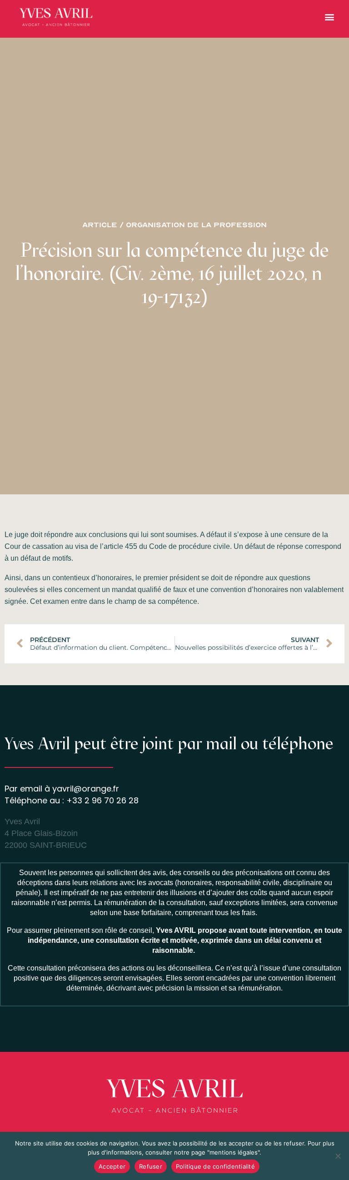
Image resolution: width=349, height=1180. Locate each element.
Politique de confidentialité (215, 1166)
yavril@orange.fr (85, 788)
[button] (329, 16)
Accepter (112, 1166)
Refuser (150, 1166)
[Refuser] (337, 1155)
